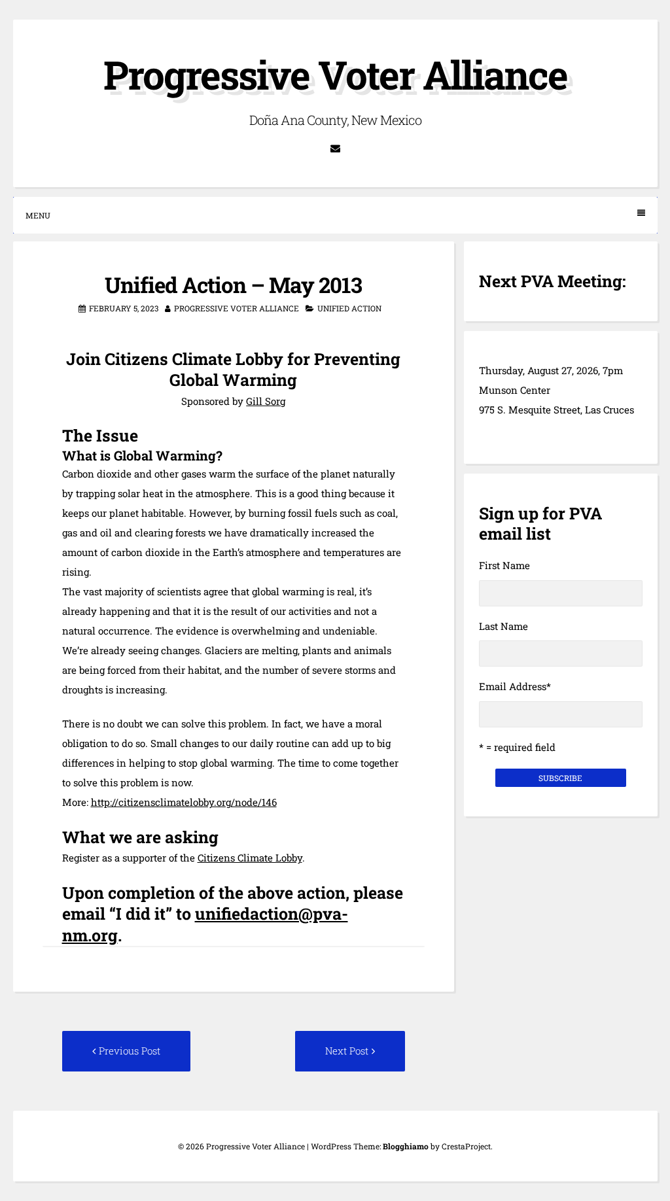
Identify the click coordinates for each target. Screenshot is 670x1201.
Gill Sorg (265, 401)
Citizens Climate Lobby (250, 857)
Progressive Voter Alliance (335, 74)
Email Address (515, 686)
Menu (38, 215)
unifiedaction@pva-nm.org (205, 924)
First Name (504, 565)
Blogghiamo (406, 1146)
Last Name (503, 626)
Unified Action (349, 308)
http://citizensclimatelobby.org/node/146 (184, 802)
